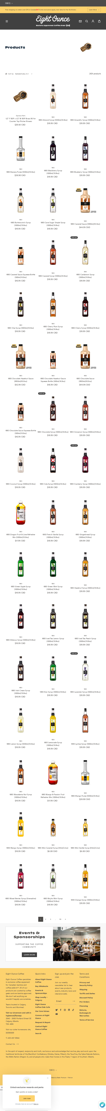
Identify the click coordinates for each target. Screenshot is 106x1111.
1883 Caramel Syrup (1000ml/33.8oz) (53, 276)
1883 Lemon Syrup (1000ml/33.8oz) (21, 744)
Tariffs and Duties (87, 993)
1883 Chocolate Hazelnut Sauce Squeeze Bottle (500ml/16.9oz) (53, 380)
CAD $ (7, 3)
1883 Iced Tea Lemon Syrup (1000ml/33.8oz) (53, 640)
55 (60, 919)
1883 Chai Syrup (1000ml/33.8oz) (20, 328)
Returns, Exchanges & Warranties (85, 1013)
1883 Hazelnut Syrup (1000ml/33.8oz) (85, 588)
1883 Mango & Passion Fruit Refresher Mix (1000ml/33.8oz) (53, 796)
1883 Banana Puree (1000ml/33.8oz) (20, 172)
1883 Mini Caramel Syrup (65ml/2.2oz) (53, 848)
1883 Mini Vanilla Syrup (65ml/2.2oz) (85, 848)
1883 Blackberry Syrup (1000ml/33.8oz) (53, 172)
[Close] (2, 1087)
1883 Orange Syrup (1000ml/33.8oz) (85, 900)
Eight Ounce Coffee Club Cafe (42, 1005)
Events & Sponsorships (41, 991)
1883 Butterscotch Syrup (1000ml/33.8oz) (21, 224)
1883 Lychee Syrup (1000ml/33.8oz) (85, 744)
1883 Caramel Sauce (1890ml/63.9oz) (85, 224)
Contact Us (10, 1044)
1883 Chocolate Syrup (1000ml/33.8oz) (53, 432)
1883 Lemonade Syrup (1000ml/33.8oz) (53, 744)
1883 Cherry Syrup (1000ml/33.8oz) (85, 328)
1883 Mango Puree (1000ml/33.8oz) (85, 796)
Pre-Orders (84, 1002)
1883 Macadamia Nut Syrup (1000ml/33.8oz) (21, 796)
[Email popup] (80, 21)
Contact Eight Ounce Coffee (41, 1027)
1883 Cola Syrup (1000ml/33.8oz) (53, 484)
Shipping (83, 989)
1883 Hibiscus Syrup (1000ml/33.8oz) (21, 640)
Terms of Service (87, 1020)
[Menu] (6, 21)
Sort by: (11, 74)
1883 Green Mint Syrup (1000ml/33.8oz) (53, 588)
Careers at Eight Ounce (42, 1016)
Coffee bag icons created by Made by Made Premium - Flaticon (53, 1078)
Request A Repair (42, 1022)
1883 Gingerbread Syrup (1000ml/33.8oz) (85, 536)
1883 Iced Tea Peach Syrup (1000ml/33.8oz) (85, 640)
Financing (84, 1006)
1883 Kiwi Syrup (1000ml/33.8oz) (53, 692)
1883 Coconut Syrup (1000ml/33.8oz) (21, 484)
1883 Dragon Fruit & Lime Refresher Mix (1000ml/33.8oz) (20, 536)
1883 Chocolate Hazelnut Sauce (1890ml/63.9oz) (20, 380)
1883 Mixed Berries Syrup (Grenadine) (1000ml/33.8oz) (20, 900)
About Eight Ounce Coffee (43, 980)
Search (38, 1033)
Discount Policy (86, 997)
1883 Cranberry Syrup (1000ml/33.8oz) (85, 484)
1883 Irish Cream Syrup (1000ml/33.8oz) (20, 692)
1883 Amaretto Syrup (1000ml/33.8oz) (85, 120)
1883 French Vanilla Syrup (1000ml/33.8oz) (53, 536)
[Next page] (65, 919)
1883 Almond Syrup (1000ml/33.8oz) (53, 120)
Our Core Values (42, 1011)
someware (10, 1032)
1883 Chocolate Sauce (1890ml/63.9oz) (85, 380)
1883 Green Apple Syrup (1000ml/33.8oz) (21, 588)
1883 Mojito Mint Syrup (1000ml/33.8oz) (53, 900)
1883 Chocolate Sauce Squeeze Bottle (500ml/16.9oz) (20, 432)
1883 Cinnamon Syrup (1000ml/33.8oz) (85, 432)
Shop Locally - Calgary (41, 998)
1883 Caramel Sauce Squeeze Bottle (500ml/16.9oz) (20, 276)
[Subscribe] (74, 1001)
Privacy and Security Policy (86, 983)
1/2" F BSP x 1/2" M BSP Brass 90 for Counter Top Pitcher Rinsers (21, 120)
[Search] (86, 21)
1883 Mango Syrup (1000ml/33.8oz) (20, 848)
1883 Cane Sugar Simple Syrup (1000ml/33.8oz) (53, 224)
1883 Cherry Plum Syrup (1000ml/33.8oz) (53, 328)
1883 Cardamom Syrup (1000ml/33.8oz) (85, 276)
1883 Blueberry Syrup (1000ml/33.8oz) (85, 172)
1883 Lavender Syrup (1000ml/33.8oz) (85, 692)
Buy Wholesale (41, 986)
